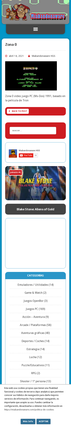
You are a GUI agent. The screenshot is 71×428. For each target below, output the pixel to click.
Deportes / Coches (33, 341)
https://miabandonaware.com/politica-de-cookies (29, 409)
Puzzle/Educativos (33, 365)
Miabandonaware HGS (43, 56)
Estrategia (33, 349)
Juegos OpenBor (34, 300)
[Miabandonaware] (35, 12)
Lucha (32, 357)
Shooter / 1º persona (32, 381)
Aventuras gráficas (32, 333)
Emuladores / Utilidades (33, 284)
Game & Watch (33, 292)
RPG (33, 373)
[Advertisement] (35, 243)
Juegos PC (32, 309)
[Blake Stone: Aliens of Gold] (35, 183)
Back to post (19, 111)
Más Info (28, 421)
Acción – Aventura (33, 317)
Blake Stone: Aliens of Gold (35, 209)
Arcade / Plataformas (33, 325)
